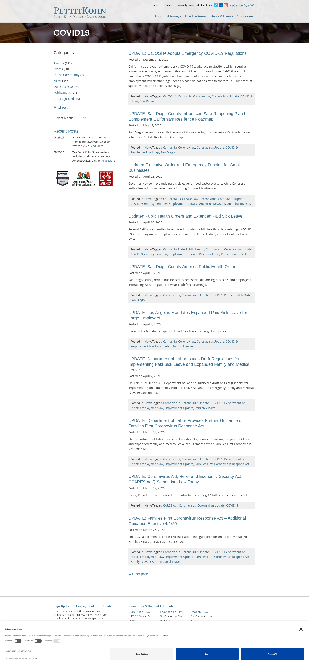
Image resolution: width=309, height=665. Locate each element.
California (185, 96)
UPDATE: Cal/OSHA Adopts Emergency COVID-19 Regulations (187, 53)
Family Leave (139, 562)
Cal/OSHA (170, 96)
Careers (168, 5)
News (148, 96)
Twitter (216, 5)
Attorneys (174, 16)
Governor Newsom (212, 204)
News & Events (221, 16)
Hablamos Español (241, 5)
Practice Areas (196, 16)
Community (180, 5)
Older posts (138, 574)
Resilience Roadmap (145, 152)
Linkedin (221, 5)
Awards (59, 63)
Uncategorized (64, 99)
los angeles (163, 346)
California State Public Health (183, 249)
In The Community (66, 75)
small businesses (239, 204)
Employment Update (183, 204)
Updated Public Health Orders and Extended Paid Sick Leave (185, 216)
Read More (96, 146)
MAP (148, 612)
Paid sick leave (209, 254)
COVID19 (246, 96)
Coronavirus (201, 96)
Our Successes (64, 87)
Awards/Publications (200, 5)
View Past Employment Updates (80, 619)
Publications (62, 92)
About (158, 16)
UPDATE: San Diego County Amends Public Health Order (181, 266)
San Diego (147, 101)
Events (58, 69)
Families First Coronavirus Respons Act (222, 464)
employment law (155, 204)
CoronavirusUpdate (225, 96)
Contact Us (156, 5)
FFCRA (154, 562)
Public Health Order (235, 254)
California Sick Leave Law (180, 199)
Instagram (226, 5)
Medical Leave (170, 562)
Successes (245, 16)
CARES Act (170, 505)
